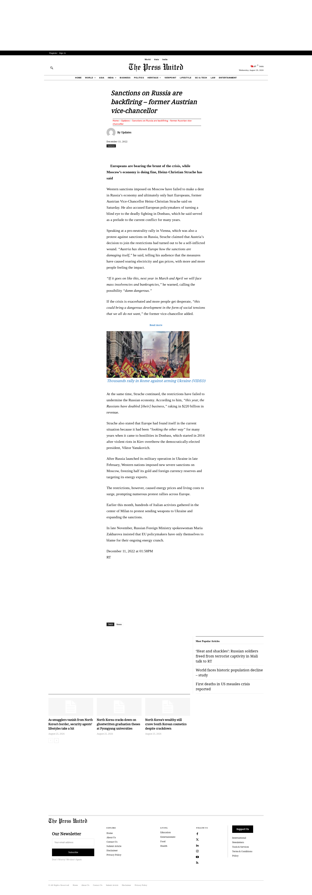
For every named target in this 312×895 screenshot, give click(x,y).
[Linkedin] (165, 153)
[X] (140, 153)
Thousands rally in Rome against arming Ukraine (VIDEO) (156, 380)
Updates (125, 120)
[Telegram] (198, 153)
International (239, 837)
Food (162, 841)
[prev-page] (50, 740)
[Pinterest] (173, 153)
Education (165, 832)
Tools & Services (240, 846)
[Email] (181, 153)
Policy (235, 855)
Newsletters (238, 842)
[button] (51, 67)
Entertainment (167, 836)
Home (116, 120)
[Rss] (197, 863)
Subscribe (73, 852)
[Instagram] (197, 851)
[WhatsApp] (157, 153)
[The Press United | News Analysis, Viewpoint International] (156, 68)
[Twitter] (197, 840)
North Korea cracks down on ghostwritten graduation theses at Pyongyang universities (118, 724)
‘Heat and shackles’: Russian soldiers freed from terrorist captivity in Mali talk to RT (227, 656)
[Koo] (264, 153)
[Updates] (112, 132)
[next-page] (56, 740)
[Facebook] (132, 153)
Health (163, 845)
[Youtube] (197, 857)
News (119, 624)
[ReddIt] (148, 153)
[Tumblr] (190, 153)
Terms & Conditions (242, 851)
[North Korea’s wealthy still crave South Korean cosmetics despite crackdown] (167, 707)
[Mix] (206, 153)
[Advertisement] (156, 25)
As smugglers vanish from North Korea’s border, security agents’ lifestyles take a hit (70, 724)
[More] (273, 153)
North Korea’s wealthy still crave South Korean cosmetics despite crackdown (166, 724)
